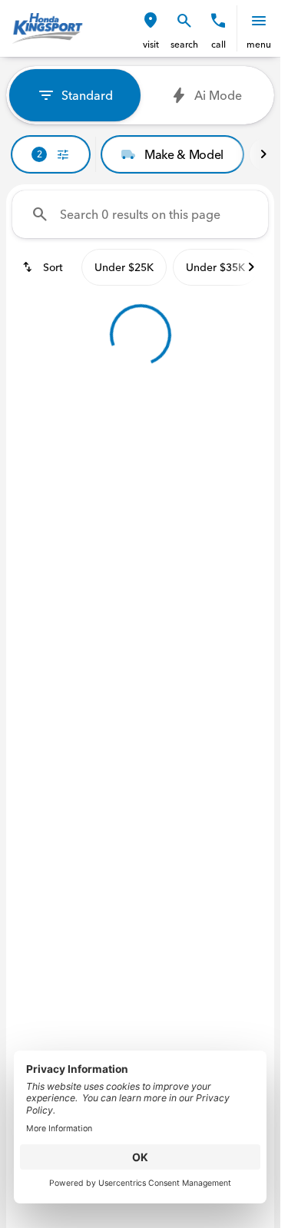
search (184, 44)
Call (218, 44)
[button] (150, 28)
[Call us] (218, 20)
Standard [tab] (87, 95)
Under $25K (124, 267)
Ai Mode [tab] (218, 95)
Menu (259, 44)
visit (151, 44)
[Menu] (258, 21)
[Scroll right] (263, 154)
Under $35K (215, 267)
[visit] (150, 20)
